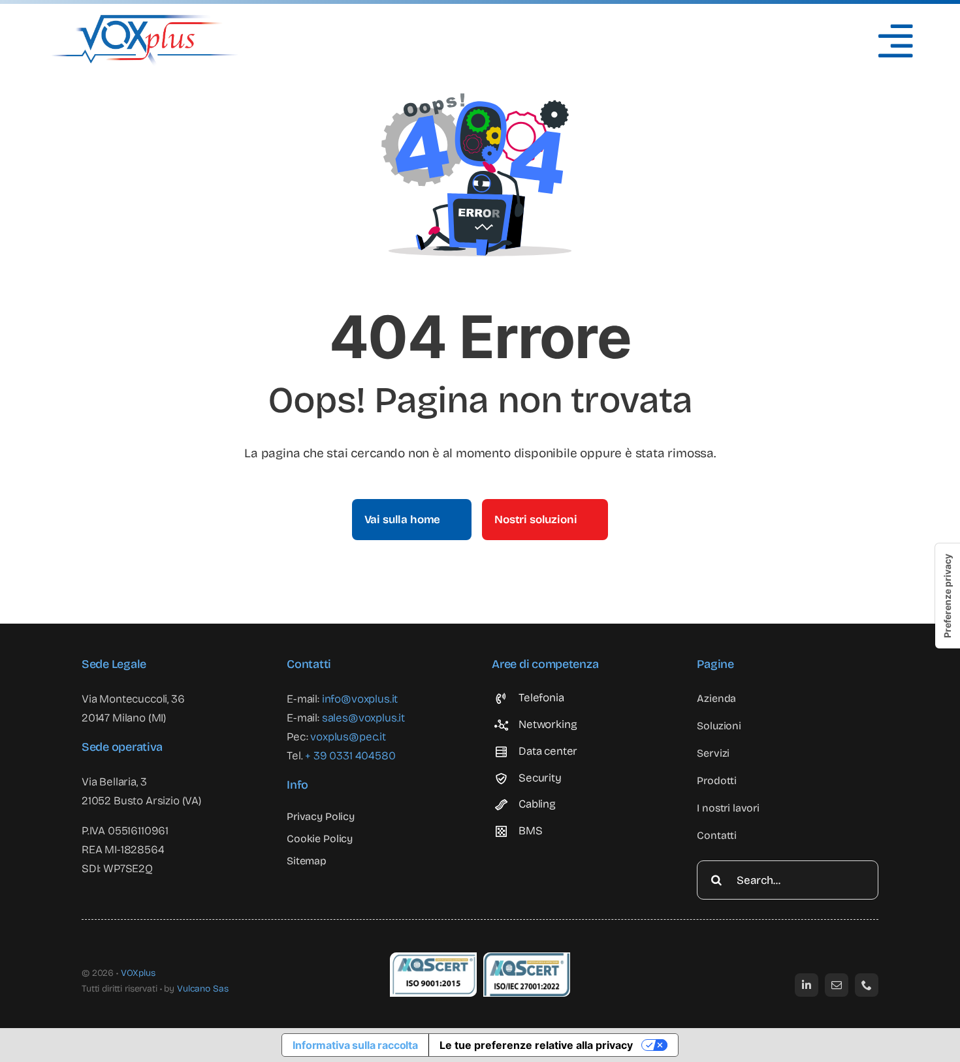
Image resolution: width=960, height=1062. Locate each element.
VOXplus (138, 973)
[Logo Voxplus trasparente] (145, 20)
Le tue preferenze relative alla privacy (536, 1045)
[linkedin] (806, 985)
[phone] (866, 985)
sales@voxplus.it (363, 718)
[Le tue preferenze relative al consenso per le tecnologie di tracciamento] (947, 595)
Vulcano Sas (202, 988)
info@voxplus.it (360, 699)
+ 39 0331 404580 (350, 756)
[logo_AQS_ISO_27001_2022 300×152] (526, 958)
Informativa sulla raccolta (355, 1045)
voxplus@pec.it (348, 737)
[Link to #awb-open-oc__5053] (895, 41)
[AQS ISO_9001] (433, 958)
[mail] (836, 985)
